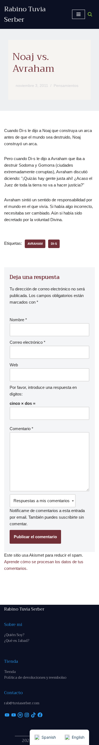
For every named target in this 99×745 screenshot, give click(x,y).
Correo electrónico (27, 342)
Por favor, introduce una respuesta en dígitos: (43, 390)
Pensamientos (66, 86)
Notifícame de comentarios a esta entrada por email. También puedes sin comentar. (47, 517)
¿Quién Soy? (14, 635)
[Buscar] (90, 14)
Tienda (10, 672)
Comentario (21, 428)
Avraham (35, 243)
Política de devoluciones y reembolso (35, 677)
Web (14, 364)
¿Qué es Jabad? (16, 640)
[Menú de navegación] (78, 14)
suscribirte (68, 517)
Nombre (18, 319)
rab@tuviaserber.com (21, 703)
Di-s (54, 243)
